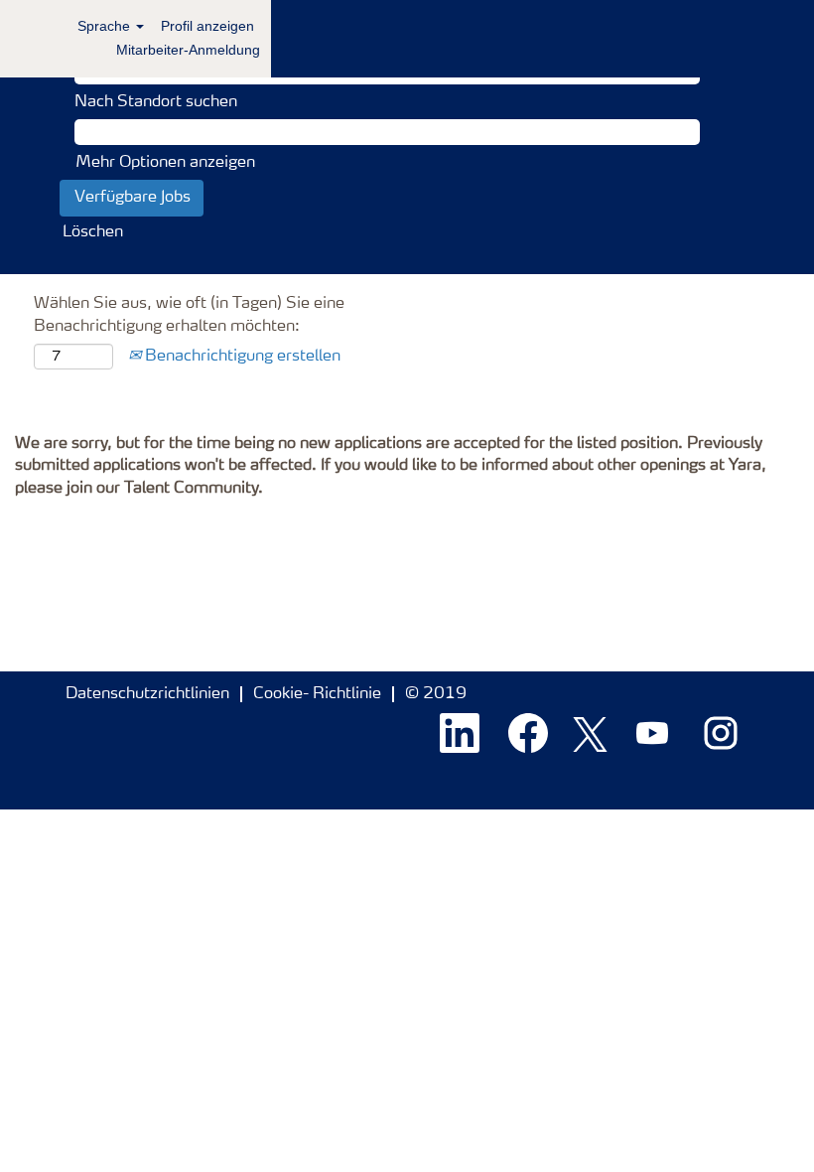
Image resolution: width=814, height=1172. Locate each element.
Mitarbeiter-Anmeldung (188, 50)
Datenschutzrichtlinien (147, 694)
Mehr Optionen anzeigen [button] (165, 163)
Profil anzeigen (207, 26)
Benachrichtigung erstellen (240, 357)
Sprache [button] (105, 26)
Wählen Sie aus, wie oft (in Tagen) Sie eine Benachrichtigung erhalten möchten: (189, 315)
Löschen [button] (93, 232)
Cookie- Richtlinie (317, 694)
